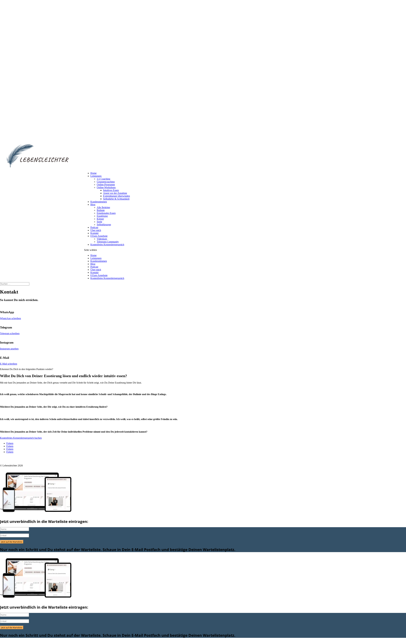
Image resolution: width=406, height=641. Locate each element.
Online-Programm (106, 184)
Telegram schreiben (10, 333)
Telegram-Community (108, 241)
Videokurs (102, 238)
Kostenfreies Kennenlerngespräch (107, 244)
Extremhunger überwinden (116, 196)
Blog (92, 204)
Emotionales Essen (106, 213)
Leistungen (96, 176)
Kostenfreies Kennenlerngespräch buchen (21, 438)
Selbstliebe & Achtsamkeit (116, 198)
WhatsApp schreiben (10, 318)
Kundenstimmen (98, 201)
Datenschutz (6, 460)
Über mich (95, 230)
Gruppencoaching (106, 181)
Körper (100, 218)
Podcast (94, 227)
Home (93, 173)
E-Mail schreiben (8, 363)
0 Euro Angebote (99, 236)
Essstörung (102, 216)
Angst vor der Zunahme (115, 193)
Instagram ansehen (9, 348)
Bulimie (101, 210)
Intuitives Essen (111, 190)
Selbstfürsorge (104, 224)
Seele (99, 221)
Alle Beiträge (103, 207)
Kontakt (94, 233)
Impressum (19, 460)
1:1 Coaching (103, 178)
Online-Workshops (106, 187)
